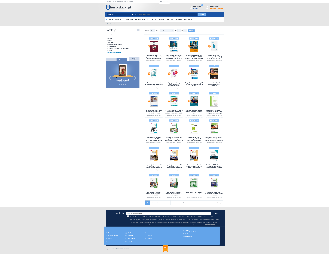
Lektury (109, 38)
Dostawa (110, 238)
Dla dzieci (154, 19)
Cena (175, 30)
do (182, 30)
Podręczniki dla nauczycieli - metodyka (118, 48)
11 (183, 202)
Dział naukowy (128, 19)
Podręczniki (118, 19)
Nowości (161, 19)
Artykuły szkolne (140, 19)
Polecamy (111, 59)
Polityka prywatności (113, 235)
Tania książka (188, 19)
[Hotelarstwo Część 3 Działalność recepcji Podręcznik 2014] (214, 73)
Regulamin (108, 1)
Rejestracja (220, 8)
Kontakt (131, 1)
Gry (148, 19)
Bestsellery (178, 19)
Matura (109, 50)
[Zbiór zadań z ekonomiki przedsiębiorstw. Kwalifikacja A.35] (154, 73)
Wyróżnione (122, 59)
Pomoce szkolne (111, 46)
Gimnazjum (110, 36)
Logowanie (213, 8)
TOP (165, 247)
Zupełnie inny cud (122, 71)
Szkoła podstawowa (112, 34)
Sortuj (157, 30)
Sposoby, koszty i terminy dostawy (120, 1)
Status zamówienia (164, 1)
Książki (111, 19)
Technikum (110, 42)
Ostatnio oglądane (134, 59)
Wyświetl (147, 30)
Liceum (109, 40)
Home (106, 19)
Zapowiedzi (170, 19)
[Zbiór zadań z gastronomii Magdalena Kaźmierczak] (194, 182)
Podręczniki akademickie (114, 52)
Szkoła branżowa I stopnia (114, 44)
